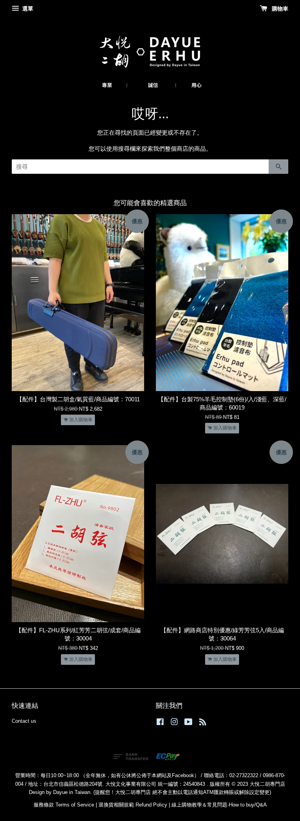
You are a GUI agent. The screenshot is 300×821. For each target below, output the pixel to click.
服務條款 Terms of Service (64, 805)
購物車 (279, 8)
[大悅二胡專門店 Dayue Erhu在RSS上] (202, 723)
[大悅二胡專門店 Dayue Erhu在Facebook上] (160, 723)
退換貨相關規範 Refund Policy (132, 805)
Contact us (24, 721)
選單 (27, 8)
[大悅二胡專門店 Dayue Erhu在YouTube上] (188, 723)
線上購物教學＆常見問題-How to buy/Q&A (219, 805)
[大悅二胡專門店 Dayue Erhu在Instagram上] (174, 723)
